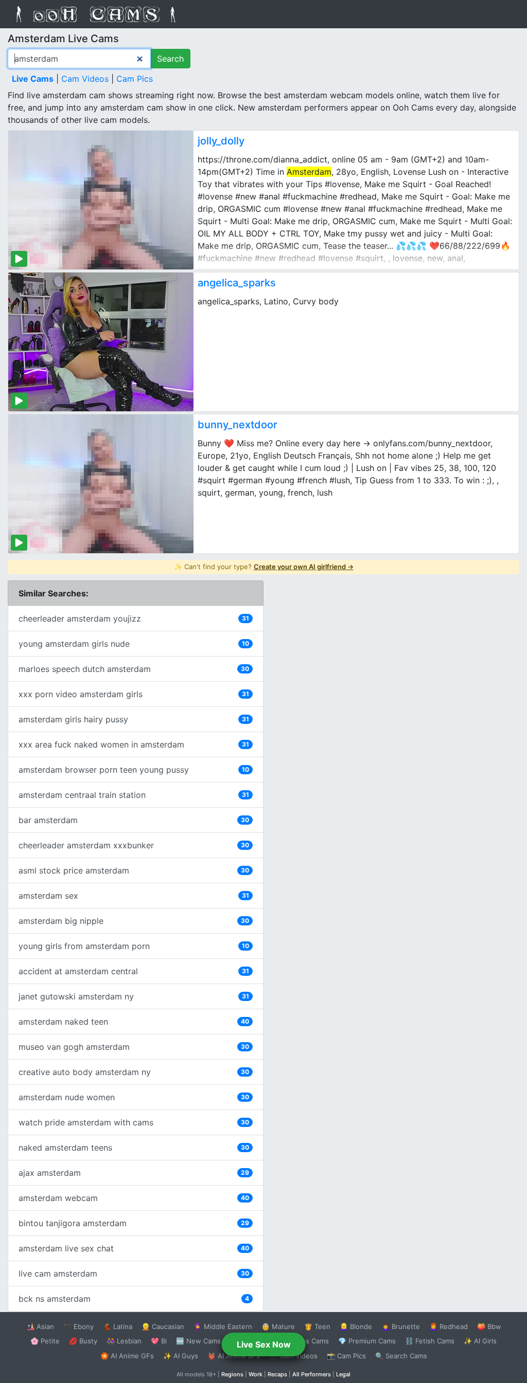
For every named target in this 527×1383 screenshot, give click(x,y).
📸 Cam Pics (346, 1356)
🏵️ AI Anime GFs (127, 1356)
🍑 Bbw (489, 1326)
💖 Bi (159, 1341)
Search (170, 58)
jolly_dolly (221, 141)
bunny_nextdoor (237, 424)
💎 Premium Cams (367, 1341)
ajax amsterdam (134, 1173)
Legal (343, 1374)
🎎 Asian (40, 1326)
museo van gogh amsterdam (134, 1047)
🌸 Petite (45, 1341)
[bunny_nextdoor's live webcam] (101, 483)
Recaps (277, 1374)
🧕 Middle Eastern (223, 1326)
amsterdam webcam (134, 1198)
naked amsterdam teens (134, 1147)
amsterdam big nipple (134, 921)
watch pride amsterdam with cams (134, 1122)
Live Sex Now (264, 1344)
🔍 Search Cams (401, 1356)
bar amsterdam (134, 820)
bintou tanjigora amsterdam (134, 1223)
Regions (232, 1374)
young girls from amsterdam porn (134, 946)
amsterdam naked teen (134, 1021)
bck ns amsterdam (134, 1299)
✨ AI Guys (180, 1356)
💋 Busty (83, 1341)
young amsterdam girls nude (134, 644)
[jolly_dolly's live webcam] (101, 200)
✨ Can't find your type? (264, 566)
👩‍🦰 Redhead (448, 1326)
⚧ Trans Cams (305, 1341)
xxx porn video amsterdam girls (134, 694)
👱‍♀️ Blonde (356, 1326)
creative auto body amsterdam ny (134, 1072)
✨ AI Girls (480, 1341)
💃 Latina (117, 1326)
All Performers (311, 1374)
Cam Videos (85, 79)
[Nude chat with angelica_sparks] (101, 341)
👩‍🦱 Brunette (400, 1326)
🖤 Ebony (78, 1326)
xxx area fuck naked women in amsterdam (134, 744)
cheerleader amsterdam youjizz (134, 618)
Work (255, 1374)
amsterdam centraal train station (134, 795)
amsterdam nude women (134, 1097)
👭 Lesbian (124, 1341)
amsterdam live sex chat (134, 1248)
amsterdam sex (134, 895)
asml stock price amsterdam (134, 870)
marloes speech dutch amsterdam (134, 669)
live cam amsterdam (134, 1273)
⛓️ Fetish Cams (429, 1341)
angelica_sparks (237, 283)
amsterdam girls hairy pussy (134, 719)
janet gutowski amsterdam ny (134, 996)
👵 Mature (278, 1326)
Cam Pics (134, 79)
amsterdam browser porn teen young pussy (134, 770)
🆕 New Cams (198, 1341)
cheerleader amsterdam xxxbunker (134, 845)
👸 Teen (317, 1326)
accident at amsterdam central (134, 971)
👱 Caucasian (163, 1326)
